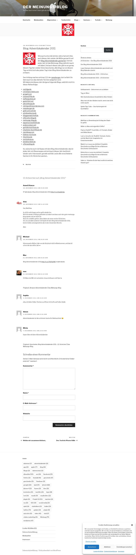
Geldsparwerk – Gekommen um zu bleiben (94, 89)
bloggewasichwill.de (30, 115)
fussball (37, 478)
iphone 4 (27, 488)
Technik (97, 20)
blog (43, 467)
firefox (26, 478)
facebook (48, 474)
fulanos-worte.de (29, 135)
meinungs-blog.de (30, 120)
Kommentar (28, 366)
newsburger (56, 77)
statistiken (37, 506)
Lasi (82, 136)
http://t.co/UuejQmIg (58, 192)
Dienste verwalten (91, 541)
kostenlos (28, 492)
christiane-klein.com (31, 92)
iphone (46, 485)
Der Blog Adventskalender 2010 (91, 64)
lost (26, 495)
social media (44, 503)
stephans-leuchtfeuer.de (32, 130)
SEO (33, 503)
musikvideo (45, 495)
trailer (47, 506)
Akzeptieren (92, 547)
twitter (27, 510)
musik (34, 495)
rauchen (49, 499)
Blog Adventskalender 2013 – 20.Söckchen (95, 78)
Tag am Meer (85, 93)
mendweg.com (28, 132)
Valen (82, 160)
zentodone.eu (28, 139)
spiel (26, 506)
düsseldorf (28, 474)
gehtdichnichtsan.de (31, 127)
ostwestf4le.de (29, 96)
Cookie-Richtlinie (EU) (29, 528)
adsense (27, 463)
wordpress (28, 520)
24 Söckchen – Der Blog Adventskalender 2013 (96, 61)
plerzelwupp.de (29, 104)
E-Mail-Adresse (30, 403)
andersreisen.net (29, 125)
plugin (26, 499)
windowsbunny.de (29, 113)
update (37, 510)
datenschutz (37, 470)
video (38, 513)
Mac (24, 255)
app (26, 467)
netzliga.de (27, 89)
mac (24, 271)
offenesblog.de (29, 144)
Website (26, 414)
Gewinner (40, 481)
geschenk (48, 478)
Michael (26, 237)
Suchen (83, 46)
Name (26, 393)
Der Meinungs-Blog (45, 7)
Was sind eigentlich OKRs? (96, 126)
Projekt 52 (38, 499)
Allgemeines (51, 20)
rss (25, 503)
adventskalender (41, 463)
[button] (132, 525)
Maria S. (83, 144)
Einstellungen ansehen (124, 547)
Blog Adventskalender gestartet (53, 61)
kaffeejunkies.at (29, 99)
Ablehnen (107, 547)
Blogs (76, 20)
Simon (25, 312)
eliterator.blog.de (29, 118)
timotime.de (27, 137)
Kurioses (87, 20)
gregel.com (27, 94)
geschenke (28, 481)
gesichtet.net (28, 101)
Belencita (84, 152)
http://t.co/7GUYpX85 (48, 262)
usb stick (27, 513)
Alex (25, 202)
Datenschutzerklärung (110, 551)
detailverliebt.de (29, 142)
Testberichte (65, 20)
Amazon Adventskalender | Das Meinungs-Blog (45, 288)
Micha (25, 328)
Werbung (109, 20)
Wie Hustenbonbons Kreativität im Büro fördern (96, 97)
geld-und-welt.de (29, 111)
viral (46, 513)
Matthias (47, 45)
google (27, 485)
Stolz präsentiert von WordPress (50, 550)
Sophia (26, 295)
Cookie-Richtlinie (98, 551)
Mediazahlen (38, 20)
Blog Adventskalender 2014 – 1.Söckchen (94, 74)
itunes (37, 488)
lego (49, 492)
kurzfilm (40, 492)
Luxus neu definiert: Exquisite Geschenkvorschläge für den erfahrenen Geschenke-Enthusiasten (94, 146)
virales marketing (30, 517)
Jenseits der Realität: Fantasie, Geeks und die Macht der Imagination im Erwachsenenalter (95, 138)
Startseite (26, 20)
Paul (82, 130)
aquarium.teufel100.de (31, 123)
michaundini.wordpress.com (33, 106)
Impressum (121, 551)
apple (34, 467)
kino (46, 488)
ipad (37, 485)
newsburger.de (28, 108)
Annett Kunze (28, 185)
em (38, 474)
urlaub (46, 510)
